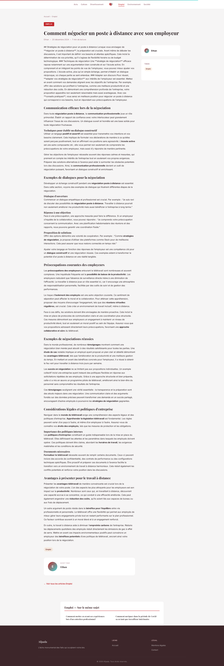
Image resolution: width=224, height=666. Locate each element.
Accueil (47, 16)
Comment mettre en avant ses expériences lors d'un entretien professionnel (85, 617)
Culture (84, 4)
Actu (76, 4)
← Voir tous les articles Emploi (58, 583)
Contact (154, 650)
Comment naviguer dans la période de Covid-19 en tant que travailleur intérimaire (136, 617)
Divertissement (96, 4)
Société (147, 4)
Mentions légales (158, 645)
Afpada (42, 641)
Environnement (134, 4)
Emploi (121, 4)
